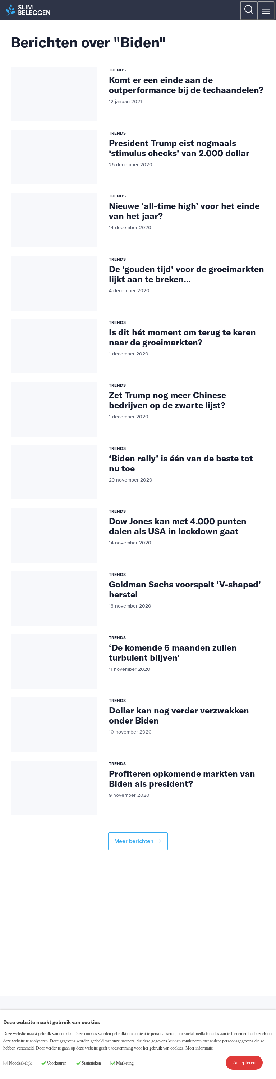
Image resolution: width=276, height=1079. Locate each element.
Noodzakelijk (20, 1063)
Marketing (125, 1063)
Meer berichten (134, 841)
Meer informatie (199, 1048)
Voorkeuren (56, 1063)
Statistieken (91, 1063)
